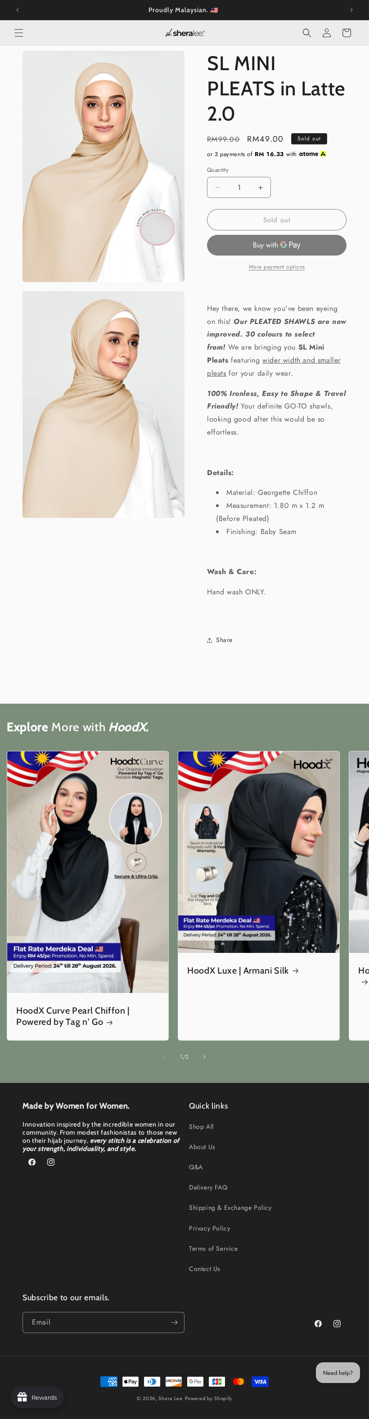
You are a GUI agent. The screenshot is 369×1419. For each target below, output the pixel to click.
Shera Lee (170, 1398)
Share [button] (224, 639)
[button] (19, 33)
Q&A (196, 1167)
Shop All (201, 1126)
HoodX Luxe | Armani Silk (238, 970)
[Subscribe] (174, 1322)
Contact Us (204, 1268)
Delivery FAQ (208, 1187)
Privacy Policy (209, 1228)
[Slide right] (204, 1057)
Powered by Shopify (209, 1398)
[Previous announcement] (17, 10)
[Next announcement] (351, 10)
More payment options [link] (277, 267)
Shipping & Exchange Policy (230, 1207)
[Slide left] (165, 1057)
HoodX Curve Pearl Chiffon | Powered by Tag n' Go (73, 1016)
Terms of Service (213, 1248)
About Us (202, 1146)
